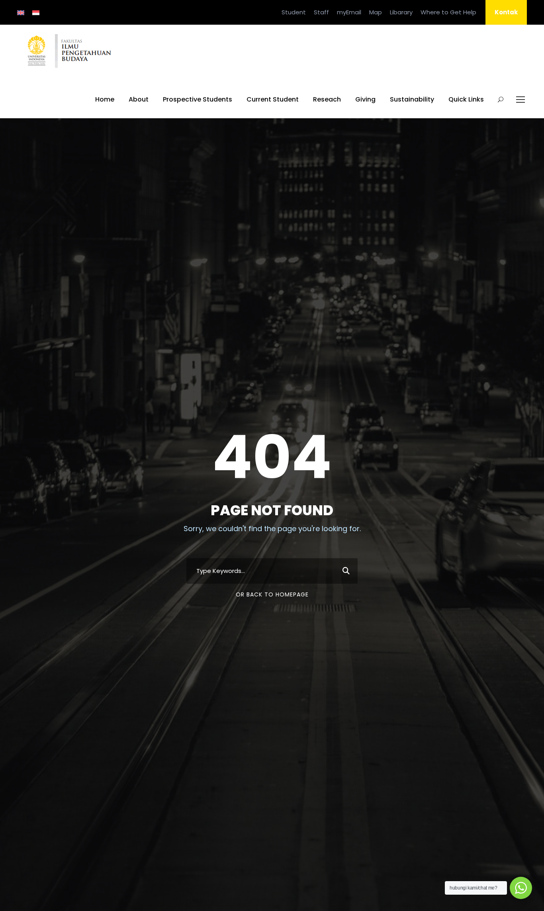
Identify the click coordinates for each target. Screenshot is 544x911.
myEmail (349, 12)
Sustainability (412, 99)
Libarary (401, 12)
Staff (321, 12)
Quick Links (466, 99)
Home (104, 99)
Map (375, 12)
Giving (365, 99)
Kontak (506, 12)
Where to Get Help (448, 12)
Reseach (327, 99)
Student (294, 12)
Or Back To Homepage (272, 594)
